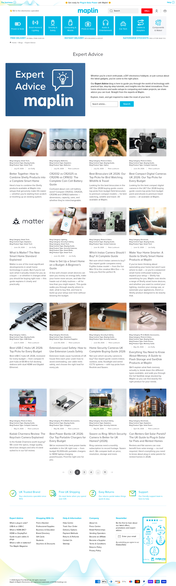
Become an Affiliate (97, 536)
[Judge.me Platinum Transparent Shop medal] (160, 530)
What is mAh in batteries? (20, 542)
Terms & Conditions (97, 543)
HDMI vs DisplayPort (18, 533)
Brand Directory (43, 533)
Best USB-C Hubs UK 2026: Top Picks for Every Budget (26, 349)
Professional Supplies (45, 526)
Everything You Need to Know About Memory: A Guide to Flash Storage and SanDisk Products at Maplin (147, 357)
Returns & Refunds (71, 536)
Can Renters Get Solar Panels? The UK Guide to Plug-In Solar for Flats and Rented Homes (147, 437)
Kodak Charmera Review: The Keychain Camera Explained (27, 435)
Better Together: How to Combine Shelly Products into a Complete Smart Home (27, 177)
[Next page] (111, 472)
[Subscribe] (136, 537)
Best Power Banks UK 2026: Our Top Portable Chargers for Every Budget (68, 437)
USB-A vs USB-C (17, 526)
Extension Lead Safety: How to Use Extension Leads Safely (68, 349)
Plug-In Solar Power (88, 2)
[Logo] (88, 11)
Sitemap (66, 543)
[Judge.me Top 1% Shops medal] (160, 541)
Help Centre (68, 523)
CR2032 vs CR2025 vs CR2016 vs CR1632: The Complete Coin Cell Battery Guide (66, 179)
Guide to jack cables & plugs (19, 537)
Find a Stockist (42, 523)
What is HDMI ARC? (18, 529)
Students (40, 540)
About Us (93, 523)
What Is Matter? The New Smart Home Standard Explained (25, 256)
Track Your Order (70, 526)
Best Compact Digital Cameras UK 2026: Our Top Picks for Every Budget (147, 177)
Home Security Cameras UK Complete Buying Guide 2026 (107, 349)
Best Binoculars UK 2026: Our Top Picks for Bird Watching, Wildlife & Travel (107, 177)
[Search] (110, 10)
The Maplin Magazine (19, 546)
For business (7, 2)
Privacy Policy (95, 550)
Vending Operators (97, 533)
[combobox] (123, 10)
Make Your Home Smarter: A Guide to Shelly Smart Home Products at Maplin (146, 256)
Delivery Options (70, 529)
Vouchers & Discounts (45, 543)
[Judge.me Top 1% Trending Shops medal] (154, 551)
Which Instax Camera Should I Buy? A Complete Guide (107, 254)
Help (169, 2)
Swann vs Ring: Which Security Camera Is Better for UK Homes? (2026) (108, 437)
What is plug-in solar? (19, 523)
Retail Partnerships (97, 529)
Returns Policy (95, 547)
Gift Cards (40, 536)
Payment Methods (70, 533)
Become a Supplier (97, 540)
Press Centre (95, 526)
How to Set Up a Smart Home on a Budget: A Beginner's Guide (67, 264)
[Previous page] (64, 472)
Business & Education (45, 529)
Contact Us (67, 540)
